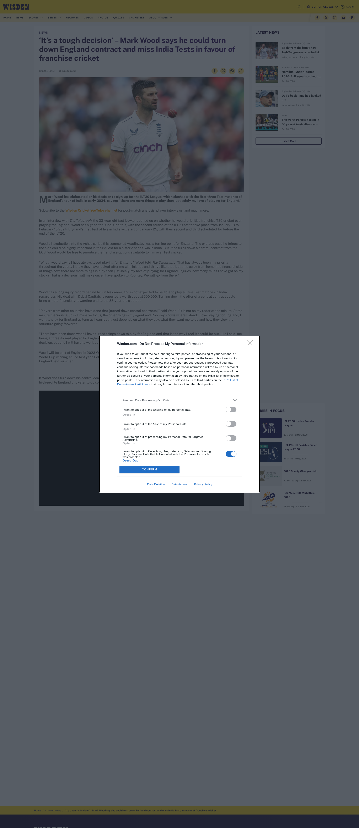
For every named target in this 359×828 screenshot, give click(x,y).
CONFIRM (149, 469)
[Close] (251, 344)
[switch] (231, 409)
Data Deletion (156, 484)
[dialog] (179, 414)
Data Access (179, 484)
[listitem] (179, 400)
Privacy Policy (203, 484)
